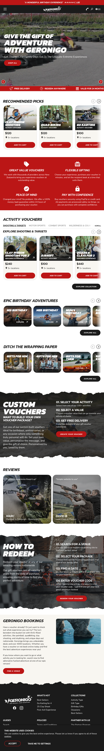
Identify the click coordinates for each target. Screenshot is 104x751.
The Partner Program (80, 724)
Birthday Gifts (77, 706)
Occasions (75, 709)
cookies (7, 736)
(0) (99, 9)
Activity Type (77, 700)
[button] (3, 83)
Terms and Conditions (47, 724)
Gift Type (75, 703)
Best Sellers (76, 713)
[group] (18, 316)
